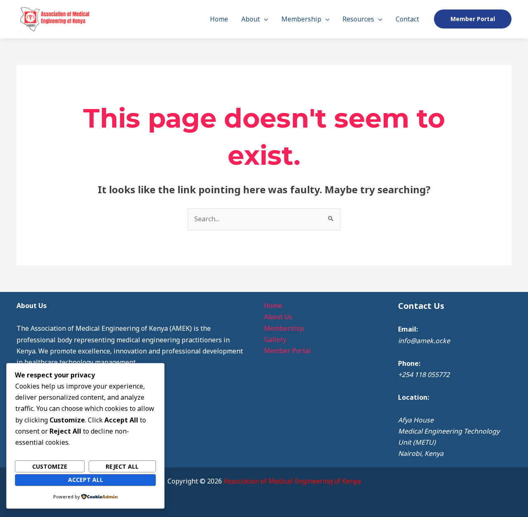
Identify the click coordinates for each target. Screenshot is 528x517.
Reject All (122, 466)
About (250, 19)
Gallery (275, 339)
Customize (49, 466)
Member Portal (287, 350)
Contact (407, 19)
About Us (278, 316)
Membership (301, 19)
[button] (264, 19)
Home (219, 19)
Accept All (85, 480)
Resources (358, 19)
